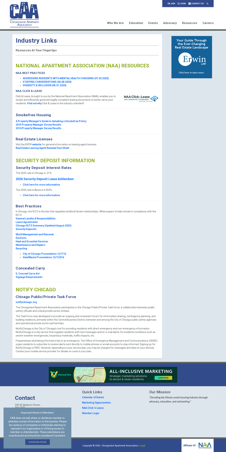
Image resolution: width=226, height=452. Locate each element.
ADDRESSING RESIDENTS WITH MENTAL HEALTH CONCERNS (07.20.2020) (66, 78)
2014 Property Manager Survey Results (38, 128)
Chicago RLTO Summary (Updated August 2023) (44, 225)
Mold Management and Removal (35, 234)
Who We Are (115, 23)
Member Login (90, 413)
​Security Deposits (26, 229)
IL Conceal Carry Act (28, 273)
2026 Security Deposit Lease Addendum (45, 179)
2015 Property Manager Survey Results (38, 124)
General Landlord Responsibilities (36, 218)
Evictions (21, 237)
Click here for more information (41, 195)
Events (153, 23)
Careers (208, 23)
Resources (189, 23)
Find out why (34, 103)
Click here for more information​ (41, 184)
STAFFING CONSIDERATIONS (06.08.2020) (47, 81)
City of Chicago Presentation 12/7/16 (44, 253)
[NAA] (205, 445)
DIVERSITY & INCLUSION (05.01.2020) (44, 85)
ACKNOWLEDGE (37, 442)
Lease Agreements (27, 222)
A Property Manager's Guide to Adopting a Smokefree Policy (51, 121)
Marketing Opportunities (96, 402)
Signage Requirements (29, 277)
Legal (142, 445)
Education (136, 23)
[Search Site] (207, 3)
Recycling (21, 248)
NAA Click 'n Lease (93, 408)
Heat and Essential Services (32, 241)
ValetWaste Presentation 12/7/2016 (43, 257)
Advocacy (170, 23)
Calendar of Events (93, 397)
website (36, 144)
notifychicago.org (26, 302)
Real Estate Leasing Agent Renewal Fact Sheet (42, 148)
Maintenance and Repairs (30, 245)
